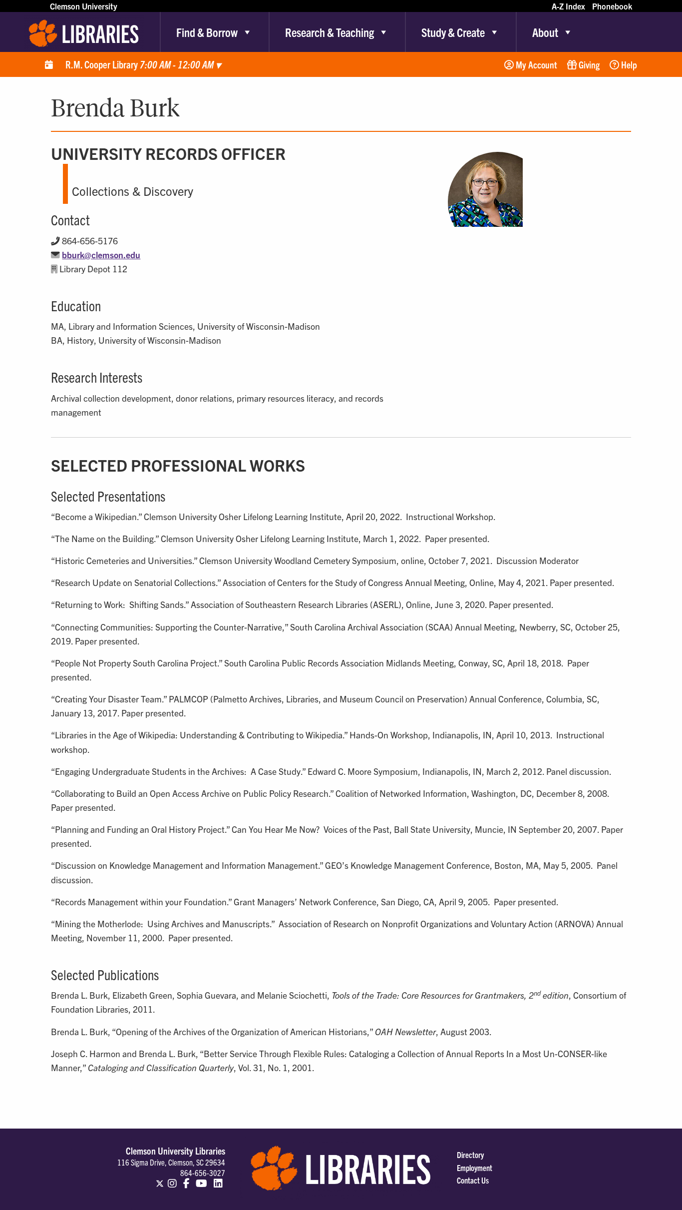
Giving (588, 64)
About (545, 31)
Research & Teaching (329, 31)
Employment (474, 1168)
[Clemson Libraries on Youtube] (201, 1179)
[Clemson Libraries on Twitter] (160, 1179)
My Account (535, 64)
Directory (470, 1155)
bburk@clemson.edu (101, 254)
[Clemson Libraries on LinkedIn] (218, 1179)
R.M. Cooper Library (143, 64)
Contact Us (473, 1180)
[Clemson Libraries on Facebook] (186, 1179)
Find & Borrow (207, 31)
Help (628, 64)
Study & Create (453, 31)
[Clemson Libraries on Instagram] (172, 1179)
